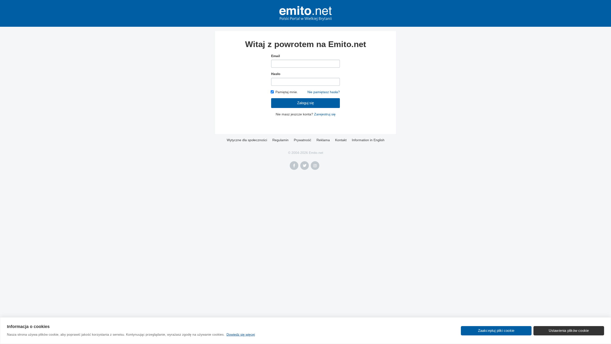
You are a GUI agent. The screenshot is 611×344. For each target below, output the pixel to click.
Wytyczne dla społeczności (247, 140)
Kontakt (341, 140)
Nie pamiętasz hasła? (323, 92)
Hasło (275, 74)
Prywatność (302, 140)
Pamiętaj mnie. (286, 92)
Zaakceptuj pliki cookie (496, 330)
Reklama (323, 140)
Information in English (368, 140)
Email (275, 56)
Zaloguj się (305, 103)
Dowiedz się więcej (240, 334)
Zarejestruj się (325, 114)
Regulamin (280, 140)
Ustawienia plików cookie (569, 330)
